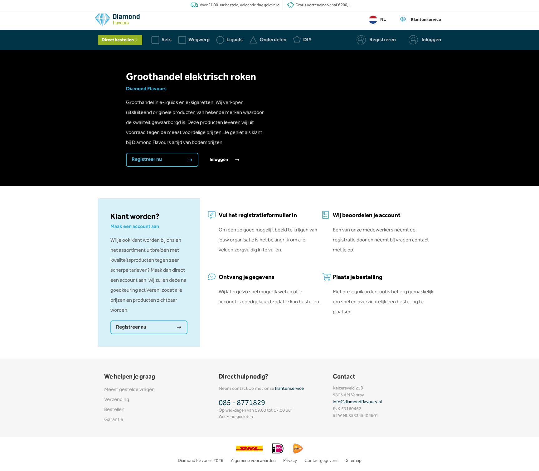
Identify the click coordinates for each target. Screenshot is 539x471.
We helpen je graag (129, 377)
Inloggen (219, 159)
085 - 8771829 (242, 403)
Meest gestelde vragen (129, 390)
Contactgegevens (321, 460)
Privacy (290, 460)
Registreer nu (147, 159)
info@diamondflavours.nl (357, 402)
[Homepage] (117, 21)
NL (383, 19)
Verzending (116, 400)
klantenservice (289, 388)
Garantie (113, 420)
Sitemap (354, 460)
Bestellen (114, 410)
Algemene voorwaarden (253, 460)
